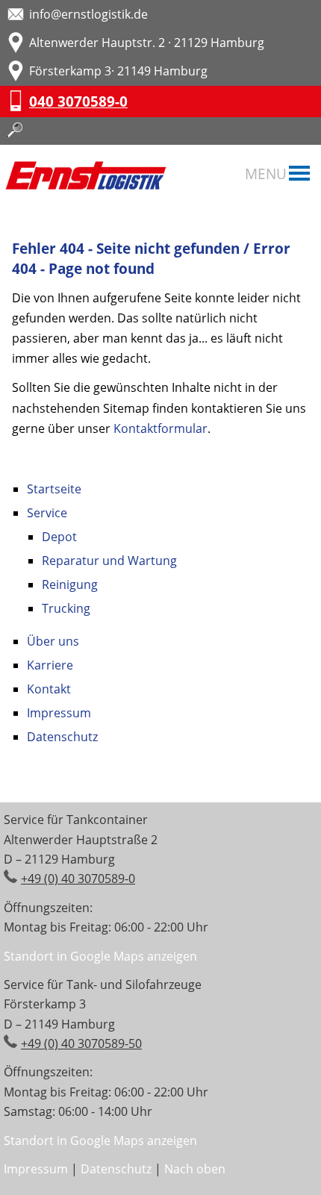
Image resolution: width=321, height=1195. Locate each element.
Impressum (59, 713)
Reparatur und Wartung (109, 560)
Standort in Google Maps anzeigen (100, 956)
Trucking (66, 608)
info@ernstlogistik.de (88, 14)
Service (47, 513)
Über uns (53, 641)
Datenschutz (62, 736)
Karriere (50, 665)
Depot (59, 536)
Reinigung (70, 584)
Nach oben (194, 1169)
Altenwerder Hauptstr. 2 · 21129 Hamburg (146, 42)
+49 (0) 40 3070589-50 (81, 1043)
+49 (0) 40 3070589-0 (78, 878)
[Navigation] (299, 175)
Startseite (54, 489)
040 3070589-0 (78, 101)
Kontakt (49, 689)
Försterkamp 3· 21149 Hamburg (118, 71)
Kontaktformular (160, 428)
